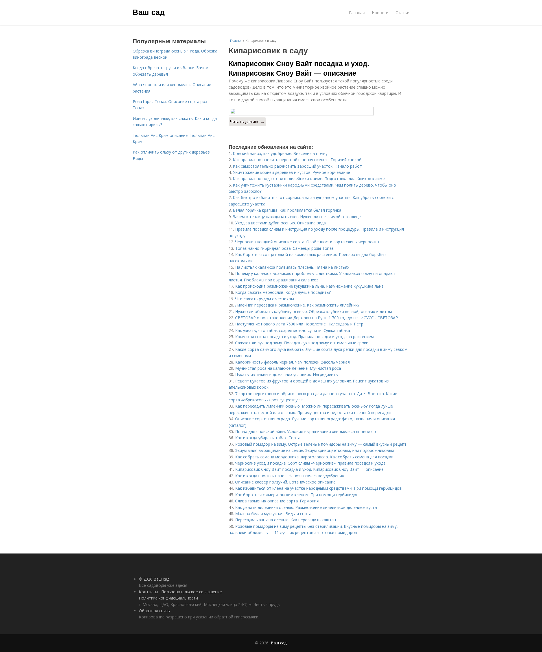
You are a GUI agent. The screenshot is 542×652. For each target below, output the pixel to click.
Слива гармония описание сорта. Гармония (277, 501)
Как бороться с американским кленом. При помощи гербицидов (297, 494)
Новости (380, 12)
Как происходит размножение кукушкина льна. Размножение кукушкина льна (309, 286)
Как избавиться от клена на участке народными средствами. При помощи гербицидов (318, 488)
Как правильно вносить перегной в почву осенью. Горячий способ (297, 159)
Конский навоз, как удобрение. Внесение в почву (280, 153)
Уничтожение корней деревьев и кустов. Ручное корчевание (291, 172)
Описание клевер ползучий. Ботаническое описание (285, 482)
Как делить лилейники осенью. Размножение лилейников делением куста (306, 507)
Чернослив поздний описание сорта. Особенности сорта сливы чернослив (307, 241)
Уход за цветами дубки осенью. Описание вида (280, 223)
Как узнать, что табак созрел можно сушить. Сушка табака (292, 330)
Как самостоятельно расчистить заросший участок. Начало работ (297, 166)
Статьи (402, 12)
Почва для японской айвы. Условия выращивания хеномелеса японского (305, 431)
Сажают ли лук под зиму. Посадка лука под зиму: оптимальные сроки (301, 342)
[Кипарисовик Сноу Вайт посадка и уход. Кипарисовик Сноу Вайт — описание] (319, 111)
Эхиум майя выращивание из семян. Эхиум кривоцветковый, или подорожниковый (314, 450)
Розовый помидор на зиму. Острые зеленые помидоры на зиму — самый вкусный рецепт (320, 444)
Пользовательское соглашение (191, 591)
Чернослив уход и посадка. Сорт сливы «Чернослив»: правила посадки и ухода (310, 463)
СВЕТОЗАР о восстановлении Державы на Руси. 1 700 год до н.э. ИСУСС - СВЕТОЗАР (316, 317)
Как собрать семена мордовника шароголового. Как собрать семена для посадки (314, 457)
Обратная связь (154, 610)
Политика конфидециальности (168, 598)
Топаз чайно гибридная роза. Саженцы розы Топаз (284, 248)
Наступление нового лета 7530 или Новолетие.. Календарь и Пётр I (300, 324)
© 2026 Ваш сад (154, 579)
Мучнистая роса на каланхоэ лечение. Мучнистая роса (288, 368)
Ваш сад (149, 11)
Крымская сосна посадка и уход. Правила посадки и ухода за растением (304, 336)
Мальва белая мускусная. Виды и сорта (273, 513)
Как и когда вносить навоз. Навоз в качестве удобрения (289, 475)
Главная (357, 12)
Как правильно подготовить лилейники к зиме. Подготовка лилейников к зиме (309, 178)
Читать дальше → (247, 121)
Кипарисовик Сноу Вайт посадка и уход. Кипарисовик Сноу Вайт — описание (299, 68)
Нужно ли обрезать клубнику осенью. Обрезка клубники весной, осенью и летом (313, 311)
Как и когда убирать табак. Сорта (267, 437)
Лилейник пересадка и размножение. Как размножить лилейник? (297, 305)
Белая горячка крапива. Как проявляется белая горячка (287, 210)
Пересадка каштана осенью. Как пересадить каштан (285, 519)
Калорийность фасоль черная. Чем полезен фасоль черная (292, 362)
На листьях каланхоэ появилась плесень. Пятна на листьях (292, 267)
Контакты (148, 591)
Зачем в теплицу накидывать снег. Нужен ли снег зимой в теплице (297, 216)
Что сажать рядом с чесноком (264, 298)
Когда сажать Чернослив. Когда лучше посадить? (283, 292)
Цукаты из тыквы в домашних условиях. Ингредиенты (286, 374)
